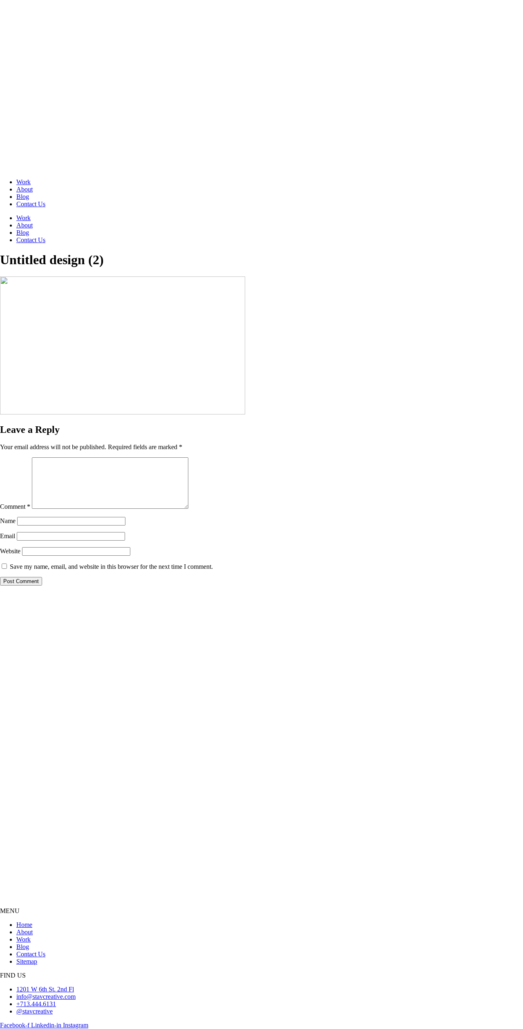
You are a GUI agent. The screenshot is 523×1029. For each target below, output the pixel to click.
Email (7, 535)
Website (10, 551)
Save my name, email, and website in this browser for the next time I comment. (111, 566)
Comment (15, 506)
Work (23, 181)
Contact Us (30, 203)
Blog (22, 196)
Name (8, 520)
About (24, 189)
